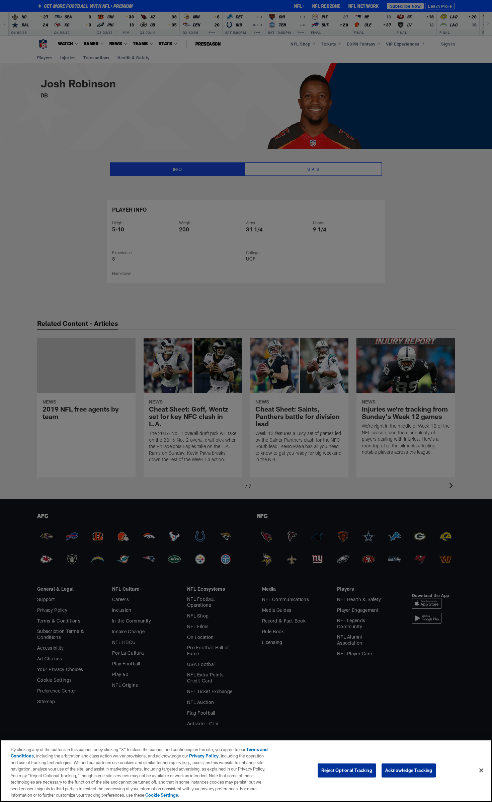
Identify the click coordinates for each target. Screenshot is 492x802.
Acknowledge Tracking (408, 770)
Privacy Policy (204, 755)
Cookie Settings (161, 795)
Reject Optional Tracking (346, 770)
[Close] (481, 770)
